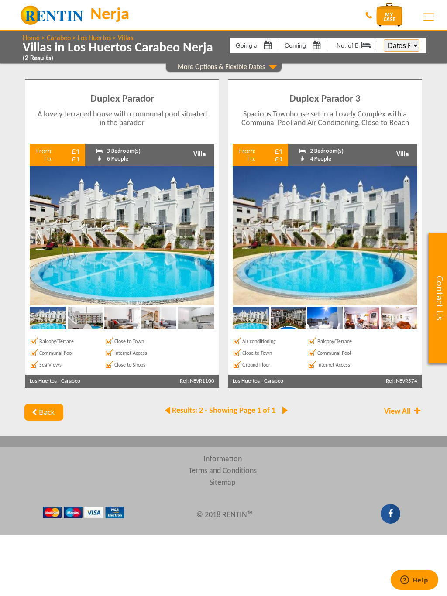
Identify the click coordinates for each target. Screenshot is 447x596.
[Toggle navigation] (428, 17)
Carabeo (59, 38)
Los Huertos (94, 38)
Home (31, 38)
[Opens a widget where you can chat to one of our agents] (414, 581)
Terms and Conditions (223, 471)
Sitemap (222, 483)
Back (47, 412)
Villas (125, 38)
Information (222, 459)
